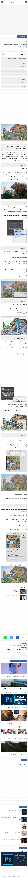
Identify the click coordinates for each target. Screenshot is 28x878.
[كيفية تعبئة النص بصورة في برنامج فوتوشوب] (14, 730)
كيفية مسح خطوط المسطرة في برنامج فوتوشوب (17, 723)
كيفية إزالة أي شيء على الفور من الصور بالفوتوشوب (16, 754)
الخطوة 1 (24, 63)
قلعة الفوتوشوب (14, 2)
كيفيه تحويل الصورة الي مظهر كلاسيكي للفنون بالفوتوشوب (16, 59)
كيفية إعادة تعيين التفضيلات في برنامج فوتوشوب (17, 707)
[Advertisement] (14, 20)
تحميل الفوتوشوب (23, 851)
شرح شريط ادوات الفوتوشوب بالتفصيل (14, 810)
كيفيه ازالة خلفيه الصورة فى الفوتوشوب (13, 825)
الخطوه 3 (24, 70)
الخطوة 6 (24, 83)
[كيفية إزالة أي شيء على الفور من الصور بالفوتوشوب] (14, 746)
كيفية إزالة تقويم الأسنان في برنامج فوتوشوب (12, 832)
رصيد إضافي (23, 86)
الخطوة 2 (24, 67)
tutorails (24, 42)
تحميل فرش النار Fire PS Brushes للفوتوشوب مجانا (12, 839)
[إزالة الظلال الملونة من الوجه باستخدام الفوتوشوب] (14, 668)
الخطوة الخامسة (22, 79)
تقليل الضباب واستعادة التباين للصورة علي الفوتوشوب (16, 692)
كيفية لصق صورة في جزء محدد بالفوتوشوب (13, 590)
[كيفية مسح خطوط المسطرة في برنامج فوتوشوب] (14, 715)
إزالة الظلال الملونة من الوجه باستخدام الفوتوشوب (17, 676)
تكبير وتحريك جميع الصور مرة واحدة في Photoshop (11, 596)
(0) (1, 49)
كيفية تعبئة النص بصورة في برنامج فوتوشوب (18, 738)
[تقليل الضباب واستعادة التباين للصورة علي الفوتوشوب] (14, 684)
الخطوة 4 (24, 75)
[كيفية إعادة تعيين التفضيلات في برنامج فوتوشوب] (14, 699)
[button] (17, 637)
